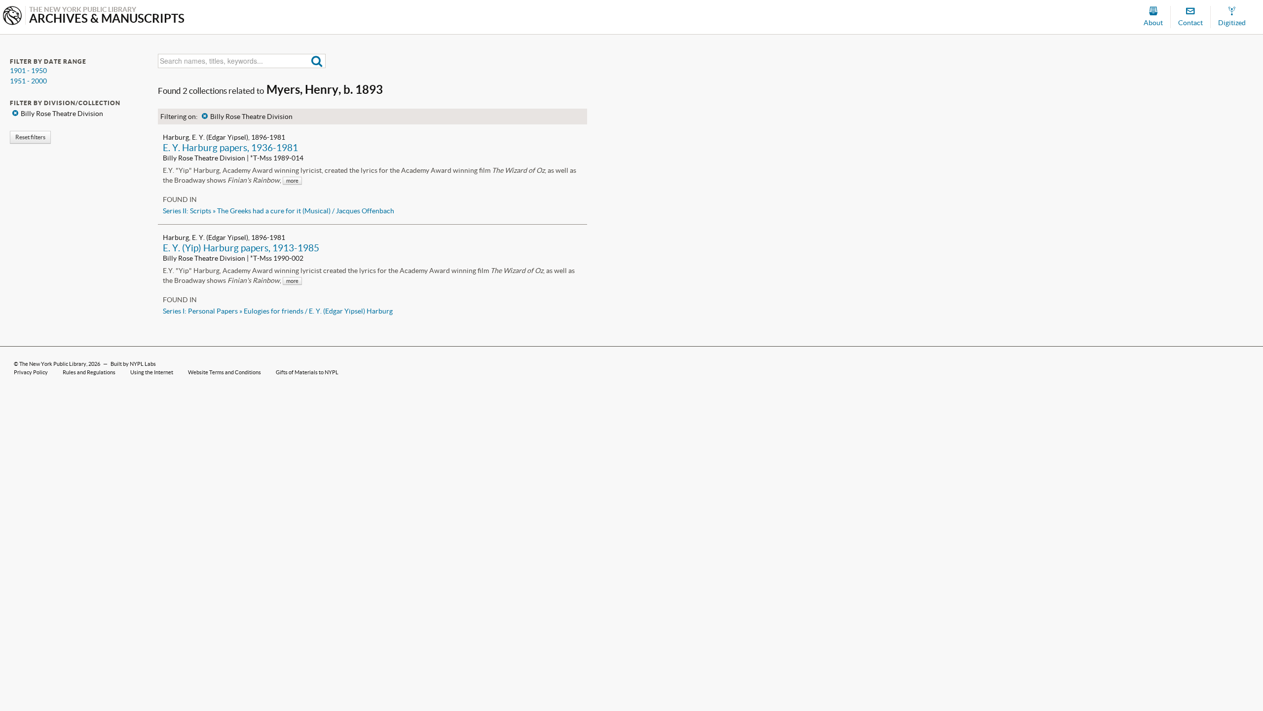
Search (317, 61)
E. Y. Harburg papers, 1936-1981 (230, 147)
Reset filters (30, 137)
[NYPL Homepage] (12, 16)
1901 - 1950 (28, 71)
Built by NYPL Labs (133, 364)
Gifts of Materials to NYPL (307, 372)
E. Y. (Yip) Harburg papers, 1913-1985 (241, 247)
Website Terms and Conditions (224, 372)
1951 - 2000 (28, 81)
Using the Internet (151, 372)
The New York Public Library (52, 364)
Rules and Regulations (89, 372)
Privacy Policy (31, 372)
